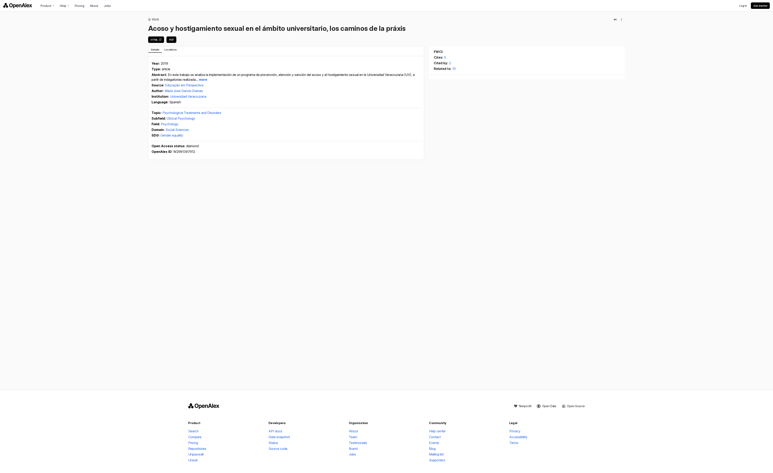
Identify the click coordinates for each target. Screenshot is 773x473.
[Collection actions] (621, 19)
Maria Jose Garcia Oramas (184, 91)
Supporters (437, 460)
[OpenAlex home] (17, 5)
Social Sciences (177, 130)
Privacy (514, 431)
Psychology (169, 124)
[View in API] (615, 19)
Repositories (197, 449)
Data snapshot (279, 437)
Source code (278, 449)
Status (273, 443)
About (94, 5)
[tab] (155, 49)
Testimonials (358, 443)
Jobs (107, 5)
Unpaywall (196, 454)
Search (193, 431)
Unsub (193, 460)
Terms (513, 443)
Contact (435, 437)
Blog (432, 449)
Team (353, 437)
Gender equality (171, 135)
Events (434, 443)
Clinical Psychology (181, 118)
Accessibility (518, 437)
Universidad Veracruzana (188, 96)
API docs (275, 431)
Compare (195, 437)
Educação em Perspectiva (184, 85)
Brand (353, 449)
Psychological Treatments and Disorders (191, 113)
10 (454, 69)
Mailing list (436, 454)
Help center (437, 431)
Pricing (79, 5)
